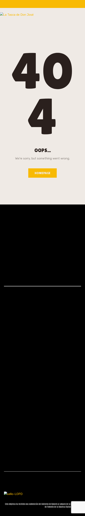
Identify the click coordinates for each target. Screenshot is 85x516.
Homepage (42, 173)
